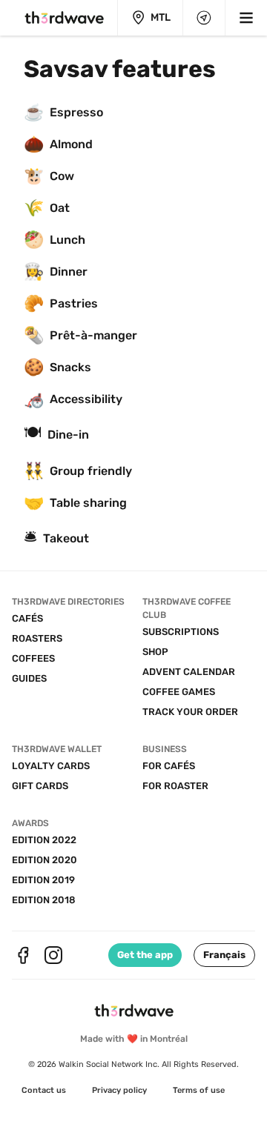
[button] (224, 955)
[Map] (204, 18)
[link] (44, 1091)
